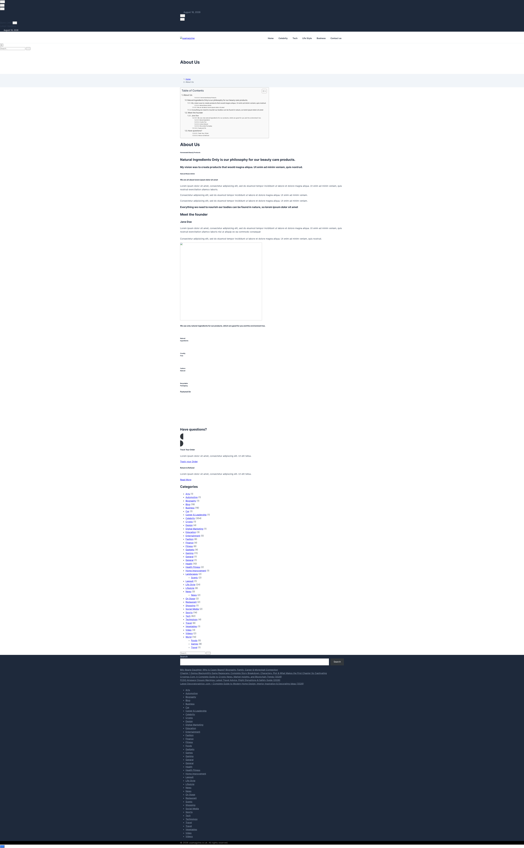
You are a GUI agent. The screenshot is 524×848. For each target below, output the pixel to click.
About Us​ (187, 95)
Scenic (194, 577)
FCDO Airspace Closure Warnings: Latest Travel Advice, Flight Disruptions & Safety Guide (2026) (230, 680)
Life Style (307, 38)
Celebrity (283, 38)
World (189, 637)
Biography (191, 500)
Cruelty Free (203, 122)
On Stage (190, 598)
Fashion (189, 539)
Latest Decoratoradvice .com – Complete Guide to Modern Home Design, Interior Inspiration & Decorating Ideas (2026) (242, 683)
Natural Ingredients (205, 120)
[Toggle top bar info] (2, 8)
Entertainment (193, 535)
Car (187, 511)
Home (271, 38)
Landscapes (192, 574)
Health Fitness (193, 567)
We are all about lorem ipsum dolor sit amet (210, 107)
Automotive (192, 497)
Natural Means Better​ (205, 105)
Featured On (202, 128)
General (189, 560)
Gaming (189, 553)
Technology (192, 619)
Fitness (189, 546)
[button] (262, 440)
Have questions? (195, 131)
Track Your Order (203, 133)
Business (321, 38)
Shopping (190, 605)
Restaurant (191, 602)
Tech (295, 38)
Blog (188, 504)
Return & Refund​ (203, 135)
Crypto (189, 521)
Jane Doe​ (195, 116)
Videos (189, 633)
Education (191, 532)
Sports (189, 612)
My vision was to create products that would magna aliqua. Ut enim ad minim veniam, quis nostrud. (228, 103)
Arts (188, 493)
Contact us (336, 38)
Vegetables (191, 626)
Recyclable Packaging (206, 126)
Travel (189, 623)
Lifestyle (190, 588)
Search (184, 656)
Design (189, 525)
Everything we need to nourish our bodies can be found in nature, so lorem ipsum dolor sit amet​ (227, 110)
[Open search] (2, 1)
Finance (189, 542)
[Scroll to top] (2, 846)
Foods (194, 640)
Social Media (192, 609)
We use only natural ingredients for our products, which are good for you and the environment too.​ (229, 118)
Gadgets (190, 549)
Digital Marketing (194, 528)
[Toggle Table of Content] (263, 91)
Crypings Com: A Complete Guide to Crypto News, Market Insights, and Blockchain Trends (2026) (231, 676)
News (188, 591)
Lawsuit (189, 581)
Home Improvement (196, 570)
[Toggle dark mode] (2, 5)
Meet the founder (195, 113)
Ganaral (189, 556)
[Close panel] (15, 22)
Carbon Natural (204, 124)
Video (189, 630)
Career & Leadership (196, 514)
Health (189, 563)
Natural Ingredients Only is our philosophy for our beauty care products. (217, 100)
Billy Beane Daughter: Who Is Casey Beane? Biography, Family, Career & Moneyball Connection (229, 669)
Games (194, 643)
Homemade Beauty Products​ (208, 97)
